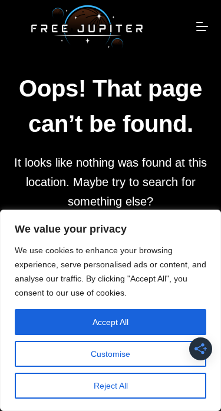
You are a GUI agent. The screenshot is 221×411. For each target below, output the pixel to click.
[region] (110, 310)
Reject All (111, 385)
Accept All (110, 322)
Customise (110, 354)
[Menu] (202, 26)
